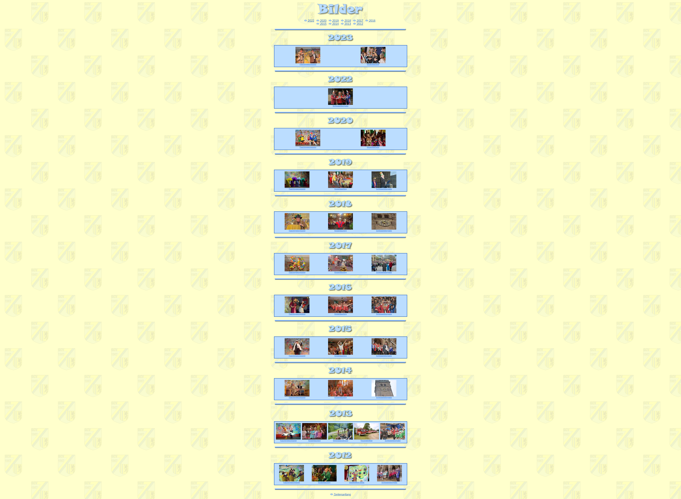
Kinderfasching (373, 64)
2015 (322, 23)
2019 (335, 20)
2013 (347, 23)
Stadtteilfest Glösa (356, 482)
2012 (359, 23)
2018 (347, 20)
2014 (335, 23)
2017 (359, 20)
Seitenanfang (342, 494)
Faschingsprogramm (308, 64)
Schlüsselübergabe (340, 106)
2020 (322, 20)
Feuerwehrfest (366, 441)
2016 (371, 20)
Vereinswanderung (340, 441)
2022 (310, 20)
